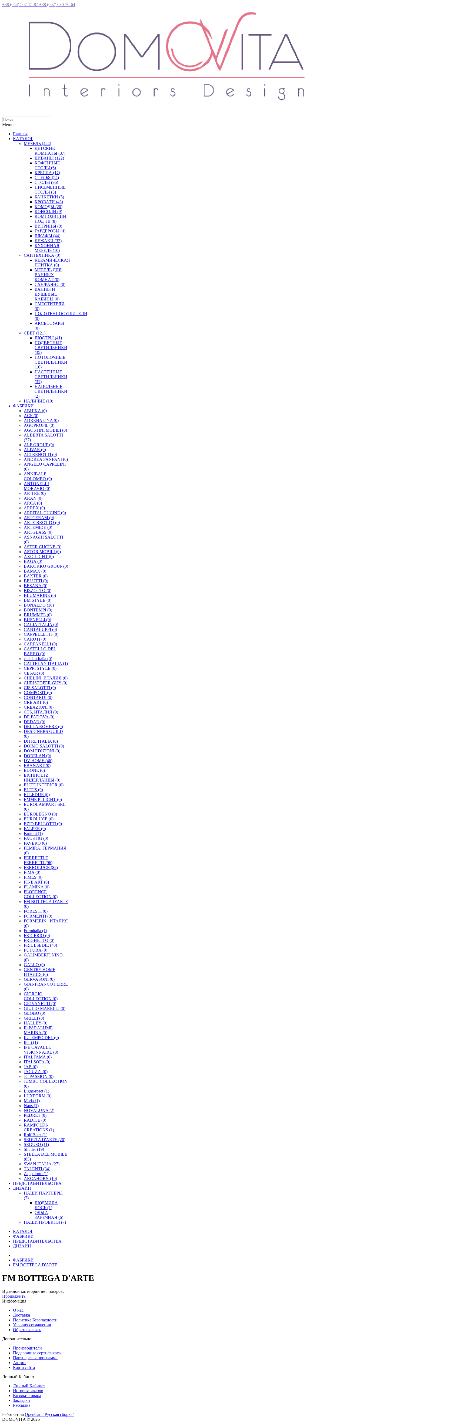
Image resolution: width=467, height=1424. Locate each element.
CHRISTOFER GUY (45, 683)
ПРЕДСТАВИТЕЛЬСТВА (37, 1183)
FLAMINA (36, 887)
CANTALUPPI (40, 629)
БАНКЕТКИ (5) (49, 197)
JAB (31, 1066)
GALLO (34, 964)
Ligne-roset (36, 1091)
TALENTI (37, 1168)
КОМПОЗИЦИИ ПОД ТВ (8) (50, 219)
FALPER (35, 828)
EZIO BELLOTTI (43, 823)
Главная (20, 133)
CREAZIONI (39, 707)
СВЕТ (34, 333)
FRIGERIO (37, 935)
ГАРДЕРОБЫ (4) (50, 231)
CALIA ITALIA (41, 624)
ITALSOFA (37, 1062)
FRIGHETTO (39, 940)
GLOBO (34, 1013)
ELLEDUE (37, 794)
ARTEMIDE (38, 527)
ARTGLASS (38, 532)
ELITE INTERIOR (44, 785)
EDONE (34, 770)
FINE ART (36, 882)
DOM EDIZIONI (42, 751)
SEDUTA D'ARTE (44, 1139)
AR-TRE (35, 493)
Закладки (21, 1400)
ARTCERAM (39, 517)
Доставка (21, 1315)
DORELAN (37, 755)
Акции (19, 1362)
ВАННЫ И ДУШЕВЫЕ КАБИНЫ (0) (47, 294)
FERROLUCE (41, 867)
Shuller (34, 1149)
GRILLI (34, 1018)
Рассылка (21, 1405)
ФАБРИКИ (23, 406)
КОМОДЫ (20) (48, 206)
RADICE (35, 1120)
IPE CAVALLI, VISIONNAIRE (41, 1049)
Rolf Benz (35, 1134)
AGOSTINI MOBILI (45, 430)
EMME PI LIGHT (43, 799)
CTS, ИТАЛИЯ (41, 712)
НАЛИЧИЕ (38, 401)
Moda (32, 1100)
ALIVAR (35, 449)
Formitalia (35, 930)
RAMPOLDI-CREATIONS (39, 1127)
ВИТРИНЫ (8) (48, 226)
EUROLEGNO (40, 814)
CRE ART (36, 702)
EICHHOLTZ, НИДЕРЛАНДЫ (42, 777)
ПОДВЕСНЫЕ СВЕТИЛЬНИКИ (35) (51, 347)
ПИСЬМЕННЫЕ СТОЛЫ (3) (50, 189)
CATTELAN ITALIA (46, 663)
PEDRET (35, 1115)
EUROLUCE (39, 819)
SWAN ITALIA (41, 1164)
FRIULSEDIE (40, 945)
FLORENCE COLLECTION (41, 894)
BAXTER (36, 576)
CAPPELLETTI (41, 634)
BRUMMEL (38, 615)
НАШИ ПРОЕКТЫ (45, 1222)
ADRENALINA (41, 420)
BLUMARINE (40, 595)
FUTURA (35, 950)
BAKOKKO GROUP (46, 566)
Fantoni (33, 833)
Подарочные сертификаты (37, 1353)
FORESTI (36, 911)
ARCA (33, 503)
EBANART (37, 765)
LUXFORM (37, 1096)
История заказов (28, 1390)
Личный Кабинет (29, 1386)
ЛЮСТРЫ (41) (48, 338)
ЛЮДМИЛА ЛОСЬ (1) (46, 1205)
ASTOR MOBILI (42, 551)
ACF (31, 415)
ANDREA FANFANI (46, 459)
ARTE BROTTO (42, 522)
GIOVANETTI (40, 1003)
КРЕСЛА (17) (47, 172)
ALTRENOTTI (40, 454)
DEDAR (34, 721)
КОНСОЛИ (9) (48, 211)
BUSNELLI (37, 619)
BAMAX (35, 571)
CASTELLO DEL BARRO (40, 651)
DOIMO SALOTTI (44, 746)
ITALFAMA (38, 1057)
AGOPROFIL (39, 425)
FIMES (33, 877)
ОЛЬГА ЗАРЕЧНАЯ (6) (49, 1215)
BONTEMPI (38, 610)
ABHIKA (35, 410)
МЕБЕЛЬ (37, 143)
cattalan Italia (38, 658)
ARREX (34, 508)
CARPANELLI (40, 644)
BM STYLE (37, 600)
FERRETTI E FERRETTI (38, 860)
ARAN (33, 498)
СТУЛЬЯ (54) (47, 177)
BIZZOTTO (37, 590)
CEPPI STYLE (40, 668)
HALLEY (35, 1023)
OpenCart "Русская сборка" (49, 1414)
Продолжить (13, 1296)
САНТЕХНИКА (42, 255)
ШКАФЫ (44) (47, 236)
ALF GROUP (39, 444)
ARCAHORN (40, 1178)
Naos (31, 1105)
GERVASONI (39, 979)
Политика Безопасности (35, 1320)
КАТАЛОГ (23, 138)
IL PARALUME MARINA (38, 1030)
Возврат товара (27, 1395)
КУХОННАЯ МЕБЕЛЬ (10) (47, 248)
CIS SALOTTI (40, 687)
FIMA (32, 872)
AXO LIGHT (39, 556)
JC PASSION (39, 1076)
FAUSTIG (36, 838)
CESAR (34, 673)
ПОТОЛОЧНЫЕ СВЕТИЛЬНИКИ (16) (51, 362)
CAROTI (35, 639)
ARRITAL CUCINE (45, 512)
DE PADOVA (39, 717)
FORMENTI (38, 916)
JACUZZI (36, 1071)
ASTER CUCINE (42, 546)
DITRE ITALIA (41, 741)
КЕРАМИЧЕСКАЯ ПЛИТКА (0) (52, 262)
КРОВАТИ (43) (49, 201)
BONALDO (39, 605)
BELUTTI (36, 581)
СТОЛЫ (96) (46, 182)
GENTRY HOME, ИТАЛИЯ (40, 972)
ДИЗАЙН (22, 1188)
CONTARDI (38, 697)
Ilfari (31, 1042)
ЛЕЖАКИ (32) (48, 240)
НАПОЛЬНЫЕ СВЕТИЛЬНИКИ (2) (51, 391)
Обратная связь (27, 1329)
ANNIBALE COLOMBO (38, 476)
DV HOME (38, 760)
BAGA (33, 561)
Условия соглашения (32, 1324)
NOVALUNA (39, 1110)
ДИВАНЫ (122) (49, 158)
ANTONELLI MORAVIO (37, 486)
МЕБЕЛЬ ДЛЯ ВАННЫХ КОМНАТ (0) (48, 275)
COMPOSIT (38, 692)
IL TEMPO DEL (41, 1037)
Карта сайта (24, 1367)
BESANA (35, 585)
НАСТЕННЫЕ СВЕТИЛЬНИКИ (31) (51, 377)
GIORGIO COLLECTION (41, 996)
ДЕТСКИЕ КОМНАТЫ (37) (50, 150)
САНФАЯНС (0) (50, 284)
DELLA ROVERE (43, 726)
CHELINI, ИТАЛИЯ (46, 678)
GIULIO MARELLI (44, 1008)
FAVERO (35, 843)
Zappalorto (36, 1173)
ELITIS (33, 789)
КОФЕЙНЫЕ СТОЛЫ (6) (47, 165)
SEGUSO (36, 1144)
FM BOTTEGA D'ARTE (35, 1265)
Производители (27, 1348)
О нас (18, 1310)
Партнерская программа (35, 1357)
